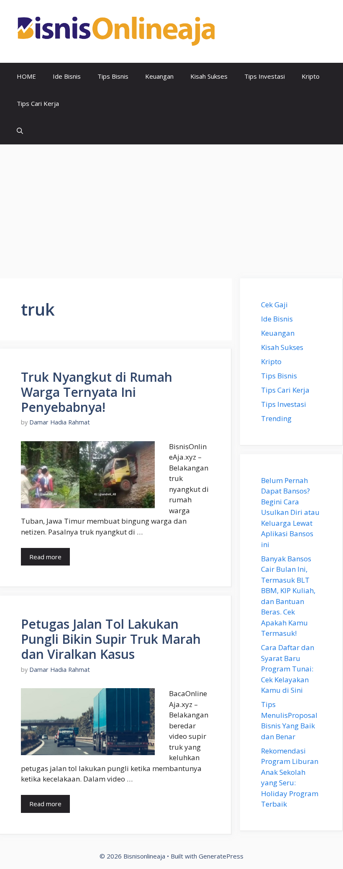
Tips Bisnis (112, 76)
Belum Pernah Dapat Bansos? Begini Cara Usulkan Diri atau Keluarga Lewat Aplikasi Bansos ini (290, 512)
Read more (45, 557)
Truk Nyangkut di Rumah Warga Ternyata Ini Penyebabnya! (96, 392)
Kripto (311, 76)
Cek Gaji (274, 304)
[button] (19, 130)
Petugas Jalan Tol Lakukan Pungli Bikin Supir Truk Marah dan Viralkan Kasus (111, 639)
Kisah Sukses (209, 76)
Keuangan (159, 76)
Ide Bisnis (67, 76)
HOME (26, 76)
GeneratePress (221, 856)
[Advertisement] (171, 207)
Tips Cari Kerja (38, 103)
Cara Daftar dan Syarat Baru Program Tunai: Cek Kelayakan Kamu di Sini (287, 669)
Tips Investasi (264, 76)
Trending (276, 418)
